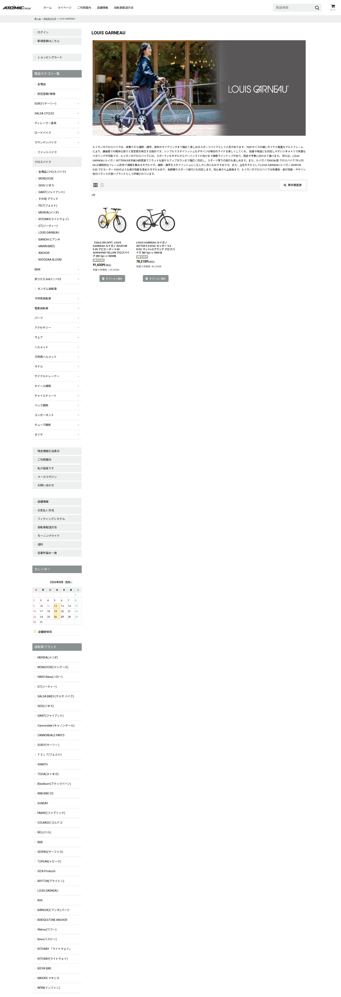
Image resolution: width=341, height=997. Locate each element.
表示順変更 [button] (295, 185)
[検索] (317, 8)
